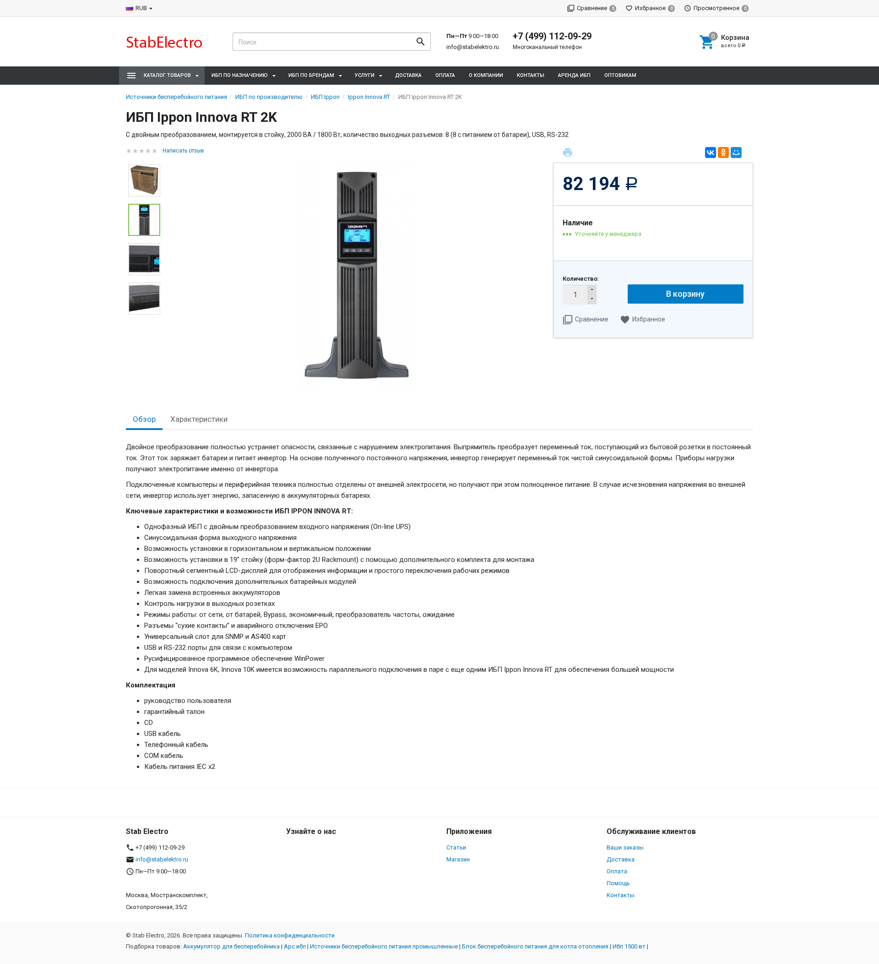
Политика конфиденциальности (290, 935)
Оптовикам (620, 75)
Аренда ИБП (574, 75)
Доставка (408, 75)
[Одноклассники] (723, 152)
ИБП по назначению (240, 75)
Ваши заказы (625, 847)
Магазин (458, 859)
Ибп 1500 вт (629, 946)
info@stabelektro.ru (472, 47)
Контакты (530, 75)
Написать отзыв (183, 150)
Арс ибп (295, 946)
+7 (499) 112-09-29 (552, 36)
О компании (486, 75)
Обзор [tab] (144, 419)
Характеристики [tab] (199, 419)
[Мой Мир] (736, 152)
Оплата (445, 75)
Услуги (364, 75)
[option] (356, 275)
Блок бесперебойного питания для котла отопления (535, 946)
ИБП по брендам (311, 75)
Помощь (618, 883)
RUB (141, 8)
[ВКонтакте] (710, 152)
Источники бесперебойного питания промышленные (384, 946)
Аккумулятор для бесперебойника (231, 946)
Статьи (456, 847)
